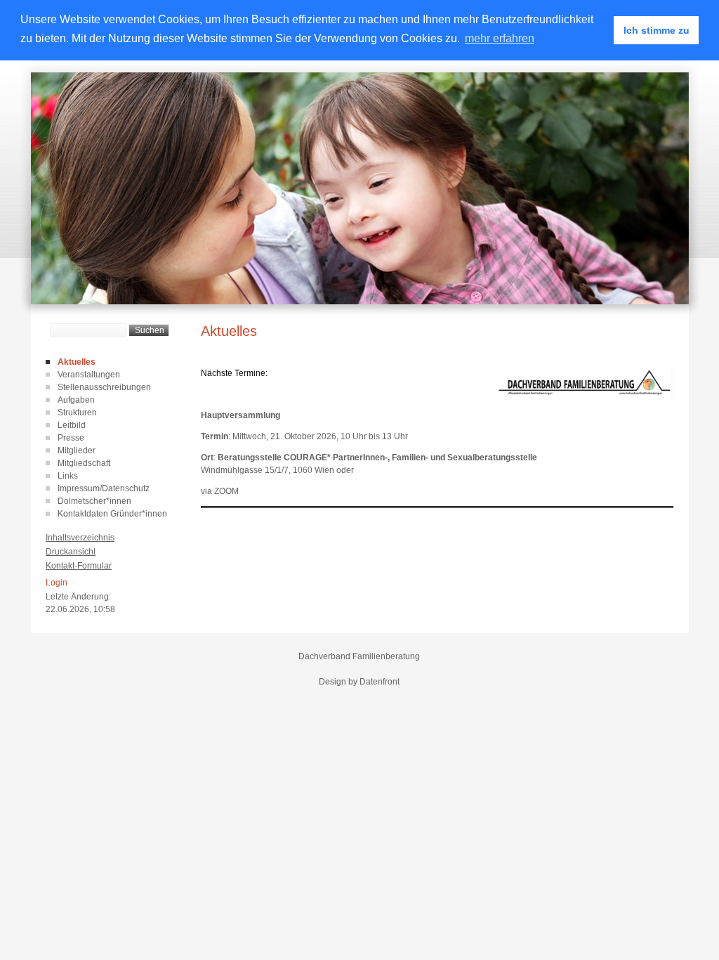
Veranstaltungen (89, 375)
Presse (71, 438)
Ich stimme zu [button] (657, 30)
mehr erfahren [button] (499, 38)
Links (68, 476)
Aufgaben (76, 400)
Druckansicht (70, 552)
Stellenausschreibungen (104, 387)
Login (56, 583)
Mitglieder (76, 450)
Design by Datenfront (359, 682)
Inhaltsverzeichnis (80, 538)
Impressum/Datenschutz (104, 488)
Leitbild (72, 425)
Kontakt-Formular (79, 566)
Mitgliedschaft (84, 463)
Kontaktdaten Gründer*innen (112, 514)
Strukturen (77, 412)
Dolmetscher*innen (94, 501)
